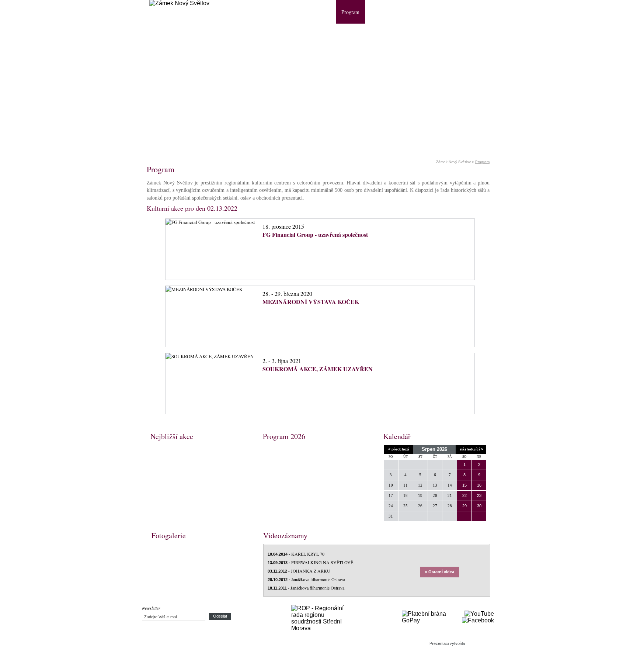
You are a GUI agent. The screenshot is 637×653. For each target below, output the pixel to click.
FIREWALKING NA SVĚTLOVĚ (310, 562)
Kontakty (480, 11)
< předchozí (398, 449)
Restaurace (404, 11)
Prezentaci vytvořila (447, 643)
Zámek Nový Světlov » (455, 162)
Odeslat (220, 616)
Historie (322, 11)
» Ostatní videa (439, 572)
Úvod (297, 11)
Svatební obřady (443, 11)
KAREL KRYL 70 (296, 554)
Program (350, 11)
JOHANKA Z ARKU (299, 571)
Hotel (376, 11)
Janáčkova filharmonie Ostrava (306, 579)
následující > (471, 449)
